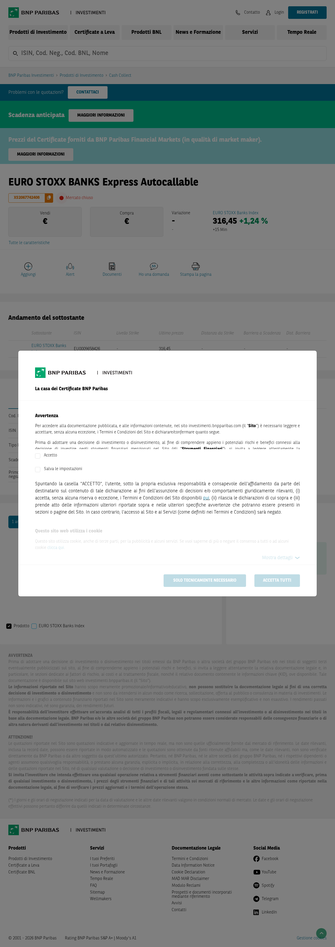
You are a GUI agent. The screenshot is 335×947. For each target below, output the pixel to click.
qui (206, 498)
